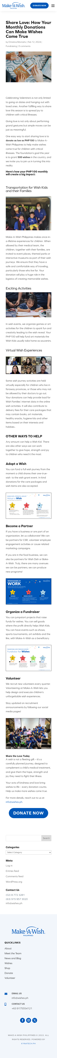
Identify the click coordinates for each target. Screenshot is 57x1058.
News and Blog (13, 958)
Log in (9, 865)
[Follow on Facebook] (22, 1020)
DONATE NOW (28, 812)
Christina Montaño (17, 42)
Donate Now (39, 5)
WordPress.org (14, 881)
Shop (7, 968)
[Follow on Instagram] (28, 1020)
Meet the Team (13, 953)
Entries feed (12, 871)
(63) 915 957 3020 (17, 899)
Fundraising (11, 46)
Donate (9, 973)
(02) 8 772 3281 (15, 895)
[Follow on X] (34, 1020)
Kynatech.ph (28, 1043)
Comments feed (14, 876)
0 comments (24, 46)
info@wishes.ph (14, 903)
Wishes (8, 963)
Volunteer (10, 978)
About (8, 948)
